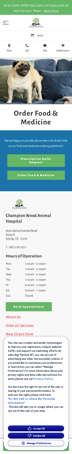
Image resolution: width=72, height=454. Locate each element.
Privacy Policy (43, 378)
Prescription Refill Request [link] (36, 160)
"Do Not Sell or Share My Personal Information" (31, 400)
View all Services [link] (20, 325)
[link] (36, 23)
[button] (6, 22)
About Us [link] (13, 317)
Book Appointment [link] (28, 307)
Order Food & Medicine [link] (35, 175)
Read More (51, 10)
